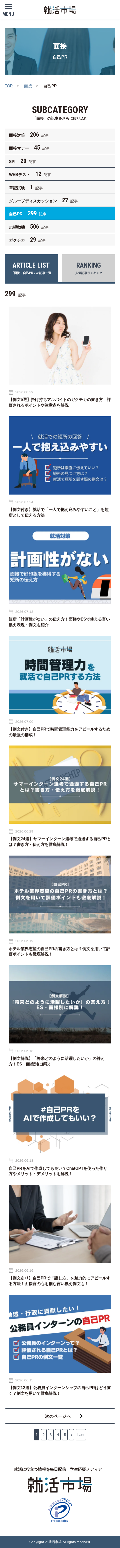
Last (80, 1435)
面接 (28, 86)
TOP (9, 86)
